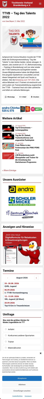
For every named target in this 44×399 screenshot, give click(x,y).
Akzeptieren (22, 378)
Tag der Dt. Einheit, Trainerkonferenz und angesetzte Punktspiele (24, 137)
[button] (40, 353)
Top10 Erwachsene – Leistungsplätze (23, 129)
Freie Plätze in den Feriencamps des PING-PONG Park (27, 147)
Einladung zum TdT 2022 (25, 80)
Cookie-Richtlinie (17, 396)
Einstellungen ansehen (22, 391)
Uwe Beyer (10, 21)
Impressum (28, 396)
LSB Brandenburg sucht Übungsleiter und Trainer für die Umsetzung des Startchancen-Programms (26, 158)
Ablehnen (22, 385)
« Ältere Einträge (9, 170)
